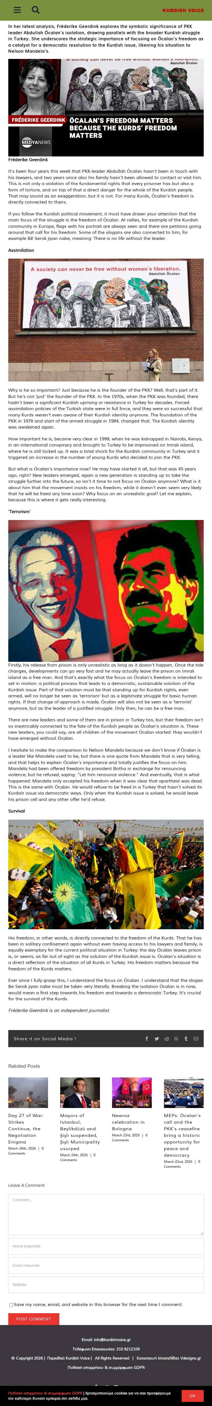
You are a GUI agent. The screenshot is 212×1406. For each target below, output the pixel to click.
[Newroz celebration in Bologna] (132, 1092)
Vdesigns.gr (190, 1358)
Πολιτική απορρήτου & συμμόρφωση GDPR (106, 1367)
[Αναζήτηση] (35, 10)
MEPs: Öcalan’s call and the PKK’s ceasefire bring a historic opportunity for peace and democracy (182, 1135)
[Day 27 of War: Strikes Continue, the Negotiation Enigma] (28, 1092)
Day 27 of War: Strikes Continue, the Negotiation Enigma (26, 1129)
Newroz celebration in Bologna (128, 1122)
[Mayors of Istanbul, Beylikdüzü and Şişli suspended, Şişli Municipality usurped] (80, 1092)
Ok (193, 1396)
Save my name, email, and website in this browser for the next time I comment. (98, 1304)
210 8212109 (128, 1349)
